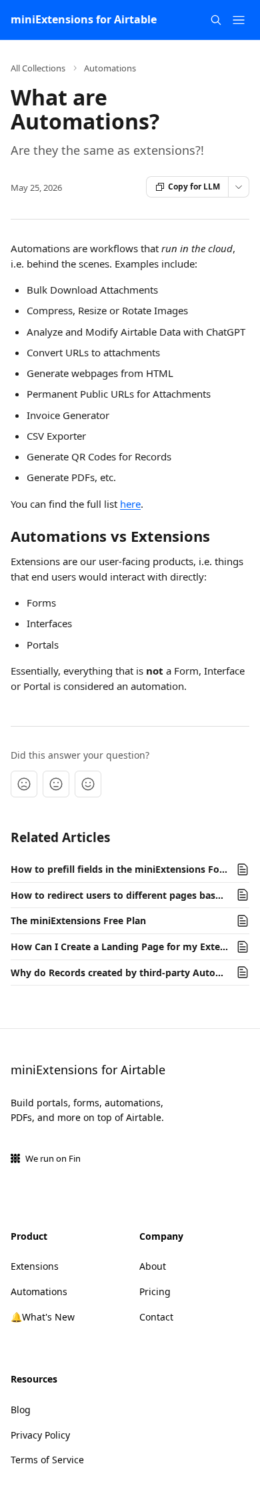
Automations (110, 68)
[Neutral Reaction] (56, 784)
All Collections (38, 68)
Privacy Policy (40, 1435)
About (152, 1266)
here (130, 503)
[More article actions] (238, 187)
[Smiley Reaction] (88, 784)
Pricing (155, 1291)
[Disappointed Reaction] (24, 784)
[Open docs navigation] (238, 20)
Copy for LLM (194, 186)
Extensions (35, 1266)
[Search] (216, 20)
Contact (156, 1316)
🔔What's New (43, 1316)
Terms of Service (47, 1459)
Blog (21, 1409)
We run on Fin (53, 1158)
